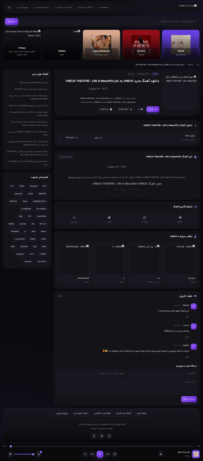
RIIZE (44, 246)
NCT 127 (43, 224)
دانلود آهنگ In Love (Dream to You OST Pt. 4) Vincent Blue (29, 114)
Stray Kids (33, 186)
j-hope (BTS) (19, 239)
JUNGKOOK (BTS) (39, 201)
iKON (13, 246)
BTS (44, 186)
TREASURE (15, 231)
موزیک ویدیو (22, 7)
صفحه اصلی (103, 7)
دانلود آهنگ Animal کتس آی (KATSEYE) (31, 89)
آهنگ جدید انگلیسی (63, 7)
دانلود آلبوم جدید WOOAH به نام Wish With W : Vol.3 (28, 163)
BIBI (20, 216)
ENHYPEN (42, 193)
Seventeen (18, 193)
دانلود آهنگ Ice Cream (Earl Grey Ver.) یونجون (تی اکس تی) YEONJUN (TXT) (28, 143)
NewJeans (20, 254)
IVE (33, 224)
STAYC (43, 239)
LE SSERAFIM (26, 209)
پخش (151, 109)
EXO (34, 246)
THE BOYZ (13, 201)
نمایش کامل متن (65, 156)
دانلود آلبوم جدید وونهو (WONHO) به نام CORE (28, 105)
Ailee (33, 231)
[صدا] (10, 454)
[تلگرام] (101, 436)
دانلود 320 (70, 137)
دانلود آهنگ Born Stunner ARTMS (34, 82)
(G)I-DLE (42, 254)
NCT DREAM (41, 209)
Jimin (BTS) (41, 261)
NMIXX (33, 239)
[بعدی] (108, 454)
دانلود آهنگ (123, 109)
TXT (12, 186)
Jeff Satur (28, 261)
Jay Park (23, 224)
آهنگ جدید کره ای (85, 7)
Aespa (25, 201)
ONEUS (190, 64)
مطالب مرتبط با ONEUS (181, 236)
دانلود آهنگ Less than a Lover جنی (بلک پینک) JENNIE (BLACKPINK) (28, 97)
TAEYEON (24, 246)
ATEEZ (30, 193)
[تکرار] (115, 454)
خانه (198, 64)
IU (25, 231)
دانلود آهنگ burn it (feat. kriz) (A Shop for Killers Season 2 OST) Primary (30, 124)
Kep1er (43, 231)
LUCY (32, 254)
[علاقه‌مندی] (160, 454)
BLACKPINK (41, 216)
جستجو (11, 21)
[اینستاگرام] (109, 436)
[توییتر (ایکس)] (94, 436)
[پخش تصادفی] (85, 454)
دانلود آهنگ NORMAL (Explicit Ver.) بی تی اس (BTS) (28, 133)
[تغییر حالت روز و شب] (9, 7)
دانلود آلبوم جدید (41, 7)
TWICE (21, 186)
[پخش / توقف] (100, 454)
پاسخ (187, 316)
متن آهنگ (104, 109)
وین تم (93, 428)
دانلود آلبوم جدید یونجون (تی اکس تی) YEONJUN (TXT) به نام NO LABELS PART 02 (27, 153)
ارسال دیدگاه (189, 399)
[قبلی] (92, 454)
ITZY (30, 216)
